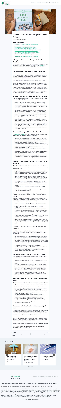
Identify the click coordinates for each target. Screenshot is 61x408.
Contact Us (33, 2)
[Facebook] (12, 378)
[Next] (54, 355)
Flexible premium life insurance (19, 134)
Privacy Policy (36, 399)
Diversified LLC (47, 2)
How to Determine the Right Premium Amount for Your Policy (26, 51)
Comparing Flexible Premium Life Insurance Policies (24, 53)
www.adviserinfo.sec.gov (53, 392)
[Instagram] (15, 378)
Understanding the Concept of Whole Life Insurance (19, 334)
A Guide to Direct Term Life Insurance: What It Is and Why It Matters (47, 358)
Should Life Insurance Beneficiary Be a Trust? (40, 333)
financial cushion (26, 77)
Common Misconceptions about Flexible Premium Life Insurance (27, 52)
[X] (13, 378)
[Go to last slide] (7, 355)
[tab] (28, 366)
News (58, 2)
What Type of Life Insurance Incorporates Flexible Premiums (26, 44)
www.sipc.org (30, 399)
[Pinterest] (19, 378)
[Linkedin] (17, 378)
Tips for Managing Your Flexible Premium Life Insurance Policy (27, 54)
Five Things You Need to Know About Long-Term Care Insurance (12, 358)
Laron (26, 362)
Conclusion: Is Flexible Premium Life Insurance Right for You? (26, 56)
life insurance (41, 65)
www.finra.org (24, 399)
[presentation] (13, 349)
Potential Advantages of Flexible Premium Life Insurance (25, 48)
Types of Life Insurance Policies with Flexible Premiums (25, 47)
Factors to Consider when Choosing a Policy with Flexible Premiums (28, 49)
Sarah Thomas (16, 39)
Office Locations (40, 2)
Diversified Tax (53, 2)
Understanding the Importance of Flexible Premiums (25, 45)
